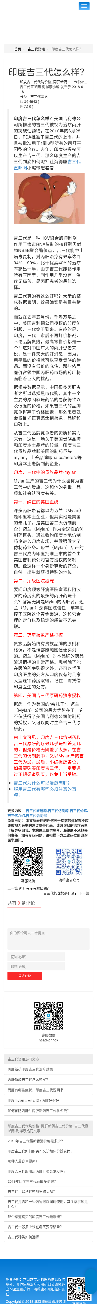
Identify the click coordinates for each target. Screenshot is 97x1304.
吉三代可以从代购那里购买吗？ (32, 1191)
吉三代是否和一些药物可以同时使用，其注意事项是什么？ (48, 1204)
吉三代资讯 (36, 48)
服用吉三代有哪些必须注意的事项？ (45, 792)
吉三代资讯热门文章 (23, 1058)
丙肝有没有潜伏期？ (34, 888)
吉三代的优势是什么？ (60, 893)
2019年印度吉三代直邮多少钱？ (32, 1181)
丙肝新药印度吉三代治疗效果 (30, 1069)
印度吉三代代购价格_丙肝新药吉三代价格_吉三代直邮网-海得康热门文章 (48, 1128)
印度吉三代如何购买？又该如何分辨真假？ (41, 1150)
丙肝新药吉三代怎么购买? (28, 1079)
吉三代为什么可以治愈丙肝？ (43, 783)
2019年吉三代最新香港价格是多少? (35, 1140)
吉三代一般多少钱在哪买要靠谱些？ (35, 1226)
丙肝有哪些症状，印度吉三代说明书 (35, 1089)
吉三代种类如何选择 (23, 1236)
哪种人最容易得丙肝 (23, 1161)
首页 (17, 48)
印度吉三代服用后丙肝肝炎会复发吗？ (37, 1171)
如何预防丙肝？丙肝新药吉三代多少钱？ (39, 1110)
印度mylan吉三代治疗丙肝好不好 (33, 1100)
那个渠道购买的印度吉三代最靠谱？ (35, 1216)
